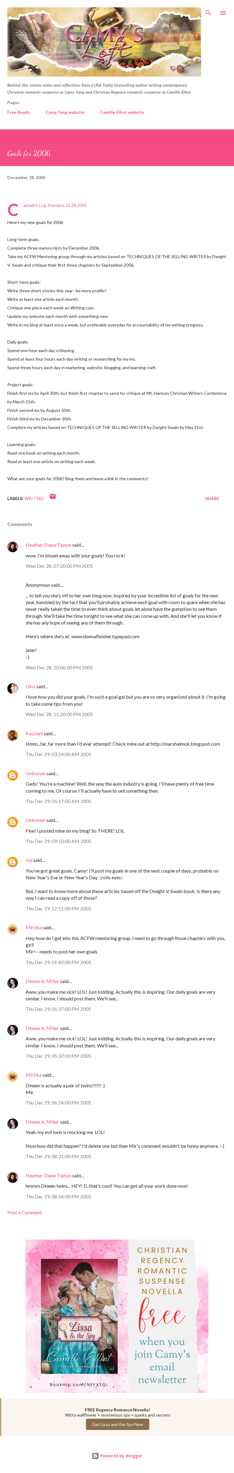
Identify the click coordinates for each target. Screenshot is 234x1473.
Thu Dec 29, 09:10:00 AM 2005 (58, 841)
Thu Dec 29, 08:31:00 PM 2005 (58, 1156)
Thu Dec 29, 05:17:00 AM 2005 (58, 801)
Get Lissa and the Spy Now (117, 1424)
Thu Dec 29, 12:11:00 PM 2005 (58, 908)
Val (29, 860)
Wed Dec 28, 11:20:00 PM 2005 (59, 714)
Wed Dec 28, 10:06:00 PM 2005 (59, 667)
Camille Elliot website (122, 112)
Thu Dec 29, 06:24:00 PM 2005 (58, 1102)
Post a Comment (24, 1212)
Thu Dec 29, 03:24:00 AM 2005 (58, 754)
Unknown (36, 773)
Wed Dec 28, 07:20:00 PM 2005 (59, 566)
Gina (30, 686)
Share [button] (212, 498)
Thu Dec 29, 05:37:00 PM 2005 (58, 1009)
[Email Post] (52, 498)
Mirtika (34, 927)
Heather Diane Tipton (48, 545)
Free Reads (18, 112)
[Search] (208, 11)
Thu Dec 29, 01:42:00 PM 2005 (58, 962)
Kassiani (34, 733)
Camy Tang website (64, 112)
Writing (34, 498)
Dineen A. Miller (42, 981)
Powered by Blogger (120, 1456)
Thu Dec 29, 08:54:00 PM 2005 (58, 1196)
